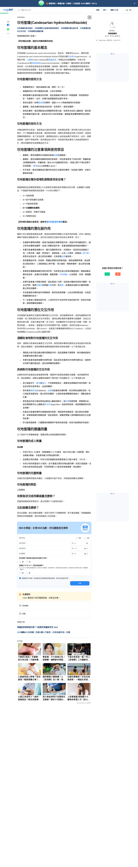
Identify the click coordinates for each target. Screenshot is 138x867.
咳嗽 (67, 401)
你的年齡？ (23, 543)
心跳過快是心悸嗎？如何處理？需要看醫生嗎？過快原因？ (29, 678)
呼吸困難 (63, 274)
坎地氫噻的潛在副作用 (69, 28)
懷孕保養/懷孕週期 (54, 222)
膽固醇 (41, 102)
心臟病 (30, 60)
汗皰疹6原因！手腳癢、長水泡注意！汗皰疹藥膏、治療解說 (29, 658)
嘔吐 (44, 383)
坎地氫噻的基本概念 (25, 28)
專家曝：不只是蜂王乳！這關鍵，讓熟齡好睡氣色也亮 (54, 658)
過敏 (56, 155)
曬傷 (62, 285)
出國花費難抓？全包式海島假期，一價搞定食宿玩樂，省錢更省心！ (78, 678)
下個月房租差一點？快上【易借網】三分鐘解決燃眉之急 (78, 658)
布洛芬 (48, 404)
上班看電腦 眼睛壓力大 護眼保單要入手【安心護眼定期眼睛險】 (78, 698)
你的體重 (22, 553)
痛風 (35, 166)
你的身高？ (23, 548)
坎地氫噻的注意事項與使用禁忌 (47, 28)
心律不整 (85, 253)
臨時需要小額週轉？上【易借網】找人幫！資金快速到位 (54, 678)
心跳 (67, 253)
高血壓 (71, 56)
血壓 (63, 256)
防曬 (50, 285)
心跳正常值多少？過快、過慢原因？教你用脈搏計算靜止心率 (29, 698)
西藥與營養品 (21, 17)
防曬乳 (39, 285)
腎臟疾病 (52, 60)
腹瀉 (38, 383)
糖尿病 (33, 390)
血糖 (50, 390)
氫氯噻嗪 (36, 63)
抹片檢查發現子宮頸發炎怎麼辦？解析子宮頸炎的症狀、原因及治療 (54, 698)
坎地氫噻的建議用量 (35, 31)
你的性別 (22, 538)
